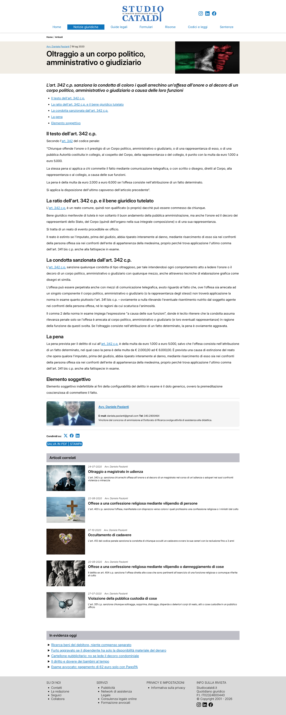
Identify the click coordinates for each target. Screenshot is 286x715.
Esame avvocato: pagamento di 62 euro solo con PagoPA (94, 667)
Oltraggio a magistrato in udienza (115, 471)
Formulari (146, 27)
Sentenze (226, 27)
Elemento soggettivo (66, 123)
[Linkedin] (207, 13)
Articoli (59, 37)
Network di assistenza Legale (116, 693)
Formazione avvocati (115, 702)
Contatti (56, 688)
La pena (57, 117)
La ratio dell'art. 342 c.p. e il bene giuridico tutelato (87, 104)
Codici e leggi (197, 27)
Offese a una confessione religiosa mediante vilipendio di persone (143, 503)
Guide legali (119, 27)
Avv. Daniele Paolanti (58, 46)
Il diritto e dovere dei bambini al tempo (80, 661)
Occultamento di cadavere (109, 535)
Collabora (57, 699)
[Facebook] (214, 13)
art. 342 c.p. (57, 208)
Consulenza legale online (119, 699)
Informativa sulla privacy (168, 688)
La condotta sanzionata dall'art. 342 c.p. (79, 110)
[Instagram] (201, 13)
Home (57, 27)
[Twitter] (66, 435)
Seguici (56, 695)
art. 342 (67, 141)
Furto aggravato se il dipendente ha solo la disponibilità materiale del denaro (108, 650)
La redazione (60, 691)
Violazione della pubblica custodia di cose (122, 598)
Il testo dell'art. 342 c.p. (68, 98)
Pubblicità (108, 688)
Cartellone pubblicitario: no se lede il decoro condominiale (95, 656)
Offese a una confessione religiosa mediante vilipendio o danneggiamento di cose (156, 566)
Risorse (170, 27)
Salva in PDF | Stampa (64, 444)
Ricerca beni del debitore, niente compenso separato (91, 645)
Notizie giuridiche (85, 27)
